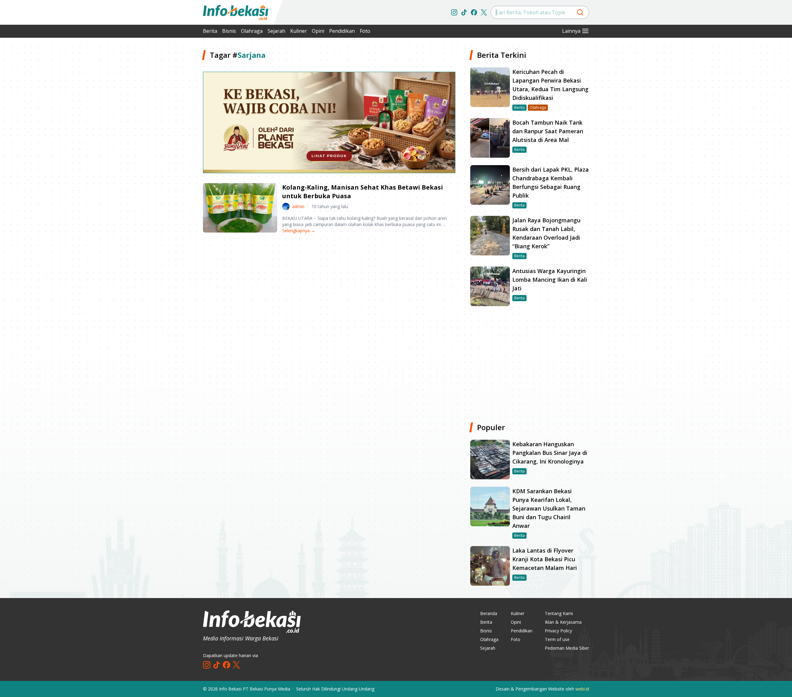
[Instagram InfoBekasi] (454, 12)
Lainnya (571, 31)
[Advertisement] (170, 142)
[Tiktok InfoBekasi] (464, 12)
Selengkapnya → (298, 230)
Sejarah (276, 31)
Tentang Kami (559, 613)
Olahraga (252, 31)
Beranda (488, 613)
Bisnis (229, 31)
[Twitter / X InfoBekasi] (484, 12)
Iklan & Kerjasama (563, 622)
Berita (210, 31)
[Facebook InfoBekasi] (474, 12)
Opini (318, 31)
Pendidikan (342, 31)
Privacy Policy (558, 631)
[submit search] (580, 12)
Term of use (557, 639)
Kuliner (298, 31)
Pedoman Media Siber (567, 648)
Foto (365, 31)
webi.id (582, 689)
